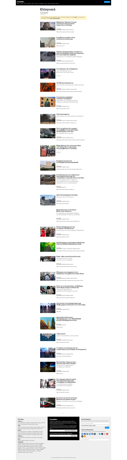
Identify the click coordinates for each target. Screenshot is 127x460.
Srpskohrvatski (38, 447)
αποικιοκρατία (79, 91)
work (60, 392)
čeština (36, 446)
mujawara (72, 31)
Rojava (69, 31)
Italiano (27, 443)
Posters (27, 427)
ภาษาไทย (41, 449)
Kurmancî (20, 452)
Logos (42, 427)
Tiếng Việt (28, 450)
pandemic (63, 392)
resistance (62, 63)
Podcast (20, 436)
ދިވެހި (36, 450)
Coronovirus (68, 407)
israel (74, 63)
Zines (19, 427)
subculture (72, 266)
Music (39, 427)
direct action (63, 342)
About (45, 3)
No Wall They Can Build (30, 434)
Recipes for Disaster (31, 433)
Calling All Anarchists (67, 248)
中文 (24, 446)
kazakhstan (69, 280)
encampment (82, 139)
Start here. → (74, 435)
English (19, 443)
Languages (41, 3)
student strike (72, 297)
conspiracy (68, 221)
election (67, 342)
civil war (68, 108)
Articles (20, 421)
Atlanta (60, 221)
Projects (71, 29)
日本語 (40, 445)
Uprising (64, 356)
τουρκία (60, 91)
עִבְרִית (37, 449)
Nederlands (31, 447)
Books (18, 3)
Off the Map (39, 434)
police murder (70, 250)
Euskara (40, 446)
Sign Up (107, 427)
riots (62, 356)
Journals (23, 427)
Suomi (37, 445)
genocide (66, 189)
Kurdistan (66, 63)
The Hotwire (40, 437)
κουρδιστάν (64, 91)
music (60, 266)
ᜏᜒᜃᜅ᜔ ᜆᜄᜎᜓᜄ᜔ (29, 452)
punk (62, 266)
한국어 (19, 449)
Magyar (19, 447)
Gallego (39, 450)
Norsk (24, 452)
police (74, 250)
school (60, 297)
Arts (72, 264)
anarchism (61, 327)
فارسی (27, 447)
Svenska (30, 449)
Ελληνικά (33, 445)
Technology (23, 424)
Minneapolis (69, 356)
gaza (60, 169)
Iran (59, 45)
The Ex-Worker (21, 437)
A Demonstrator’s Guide (32, 424)
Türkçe (23, 447)
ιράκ (75, 91)
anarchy (75, 266)
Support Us (107, 1)
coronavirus (67, 392)
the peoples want (64, 31)
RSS (22, 421)
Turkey (62, 108)
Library (21, 3)
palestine (60, 122)
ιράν (73, 91)
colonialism (67, 122)
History (75, 89)
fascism (67, 236)
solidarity (83, 250)
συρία (71, 91)
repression (64, 221)
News (19, 424)
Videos (35, 427)
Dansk (33, 449)
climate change (78, 250)
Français (36, 443)
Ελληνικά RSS (56, 18)
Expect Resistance (22, 433)
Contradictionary (36, 431)
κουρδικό (68, 91)
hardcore (65, 266)
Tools (25, 3)
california (66, 169)
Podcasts (29, 3)
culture (68, 266)
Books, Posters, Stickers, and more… (26, 440)
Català (33, 450)
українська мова (22, 450)
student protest (79, 169)
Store (33, 3)
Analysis (64, 60)
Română (23, 449)
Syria (60, 31)
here (76, 17)
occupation (77, 139)
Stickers (31, 427)
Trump (61, 45)
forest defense (64, 250)
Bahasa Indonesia (30, 446)
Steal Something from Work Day (34, 428)
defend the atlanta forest (75, 221)
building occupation (72, 169)
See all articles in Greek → (53, 3)
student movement (71, 139)
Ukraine (62, 236)
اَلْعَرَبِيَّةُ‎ (43, 447)
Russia (60, 236)
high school (63, 297)
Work (41, 431)
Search (36, 3)
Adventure (64, 264)
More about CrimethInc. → (71, 430)
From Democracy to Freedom (25, 431)
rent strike (73, 407)
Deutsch (32, 443)
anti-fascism (77, 280)
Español (23, 443)
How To (71, 340)
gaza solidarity (61, 139)
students (67, 297)
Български (20, 446)
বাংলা (26, 449)
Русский (25, 445)
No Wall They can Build (30, 437)
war (63, 45)
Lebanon (72, 122)
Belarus (65, 280)
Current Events (65, 29)
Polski (28, 445)
